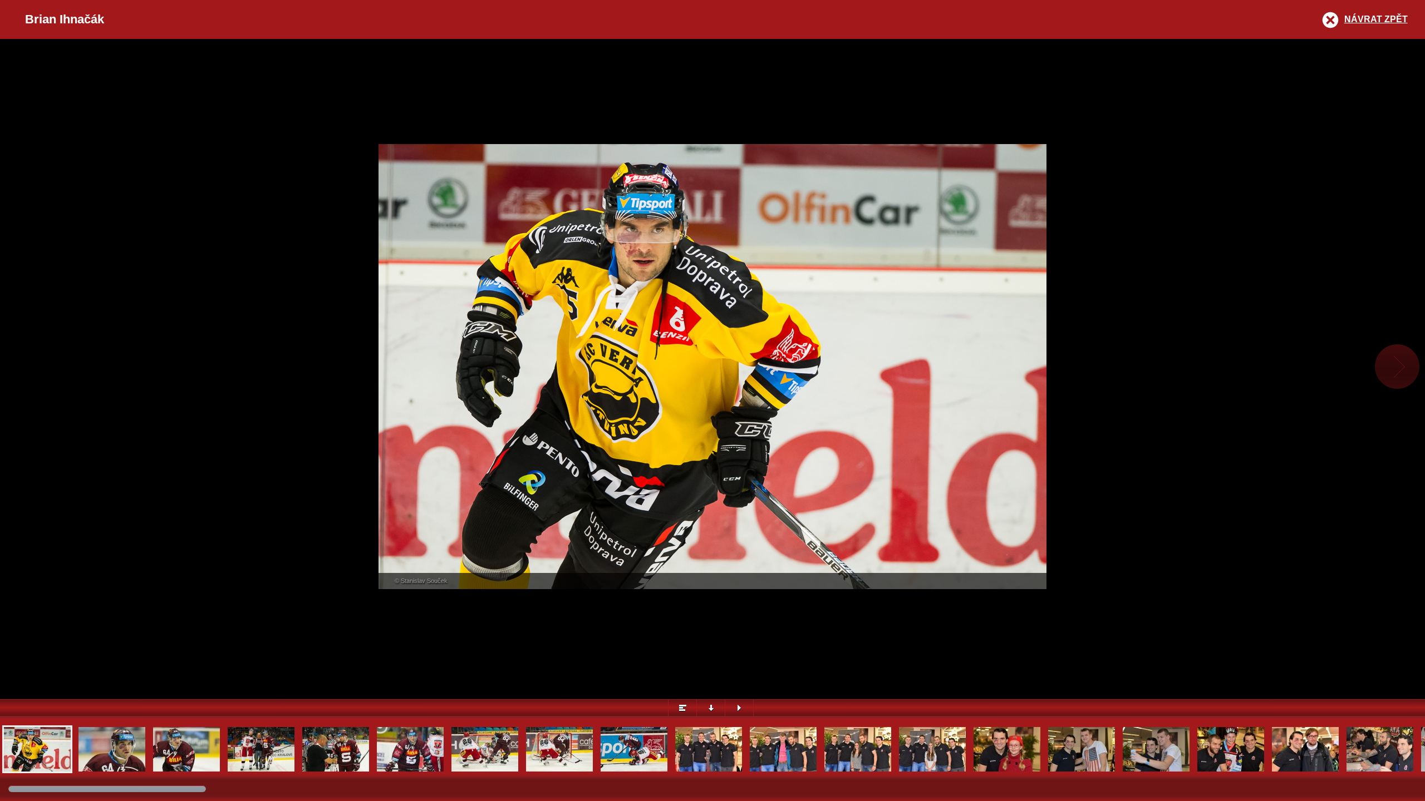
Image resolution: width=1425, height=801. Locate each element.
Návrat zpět (1376, 19)
